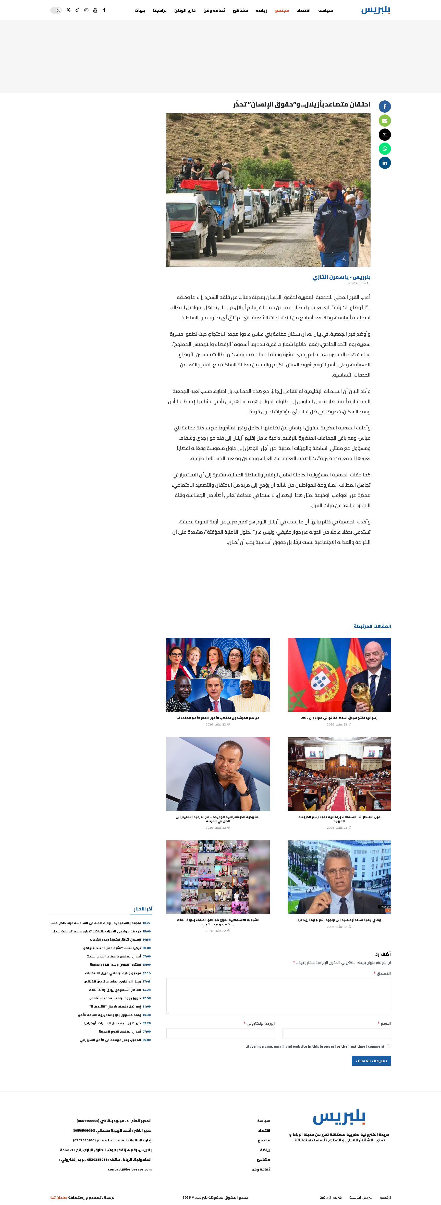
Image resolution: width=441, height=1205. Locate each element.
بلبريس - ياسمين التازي (342, 277)
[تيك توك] (77, 10)
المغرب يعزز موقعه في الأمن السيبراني (115, 1040)
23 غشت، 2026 (337, 724)
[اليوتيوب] (95, 10)
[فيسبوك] (104, 10)
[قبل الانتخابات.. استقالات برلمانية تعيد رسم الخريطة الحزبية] (339, 774)
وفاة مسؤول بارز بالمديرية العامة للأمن (114, 1015)
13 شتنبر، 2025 (360, 283)
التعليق (382, 973)
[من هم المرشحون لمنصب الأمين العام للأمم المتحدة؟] (218, 675)
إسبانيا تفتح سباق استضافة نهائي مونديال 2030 (339, 718)
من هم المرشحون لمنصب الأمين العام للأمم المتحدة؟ (218, 718)
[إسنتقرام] (86, 10)
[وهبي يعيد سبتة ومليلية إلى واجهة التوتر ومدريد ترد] (339, 877)
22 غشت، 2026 (216, 724)
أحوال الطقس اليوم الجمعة (125, 1031)
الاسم (384, 1023)
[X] (68, 10)
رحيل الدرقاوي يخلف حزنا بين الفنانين (117, 981)
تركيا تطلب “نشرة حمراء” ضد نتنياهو (117, 948)
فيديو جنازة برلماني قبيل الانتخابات (118, 973)
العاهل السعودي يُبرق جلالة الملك (120, 990)
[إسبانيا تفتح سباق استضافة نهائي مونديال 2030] (339, 675)
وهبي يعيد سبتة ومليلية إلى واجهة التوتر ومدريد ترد (339, 920)
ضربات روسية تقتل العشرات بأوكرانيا (117, 1023)
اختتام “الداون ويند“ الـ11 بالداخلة (120, 964)
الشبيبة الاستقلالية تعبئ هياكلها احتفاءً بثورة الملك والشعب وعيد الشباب (218, 922)
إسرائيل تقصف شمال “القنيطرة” (120, 1006)
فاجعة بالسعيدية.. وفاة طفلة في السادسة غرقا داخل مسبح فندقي (94, 923)
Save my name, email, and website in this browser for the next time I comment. (315, 1046)
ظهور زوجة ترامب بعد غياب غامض (120, 998)
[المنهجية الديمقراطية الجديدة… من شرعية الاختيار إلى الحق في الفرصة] (218, 774)
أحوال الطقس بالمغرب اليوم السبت (119, 956)
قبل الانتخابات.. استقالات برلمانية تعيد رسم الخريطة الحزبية (339, 819)
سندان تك (58, 1197)
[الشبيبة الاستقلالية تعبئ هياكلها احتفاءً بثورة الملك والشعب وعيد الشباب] (218, 877)
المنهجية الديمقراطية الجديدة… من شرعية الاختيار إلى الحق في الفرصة (218, 819)
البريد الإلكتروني (259, 1023)
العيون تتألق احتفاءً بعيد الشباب (120, 939)
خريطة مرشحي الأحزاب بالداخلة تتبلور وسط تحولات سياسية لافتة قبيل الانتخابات (82, 931)
